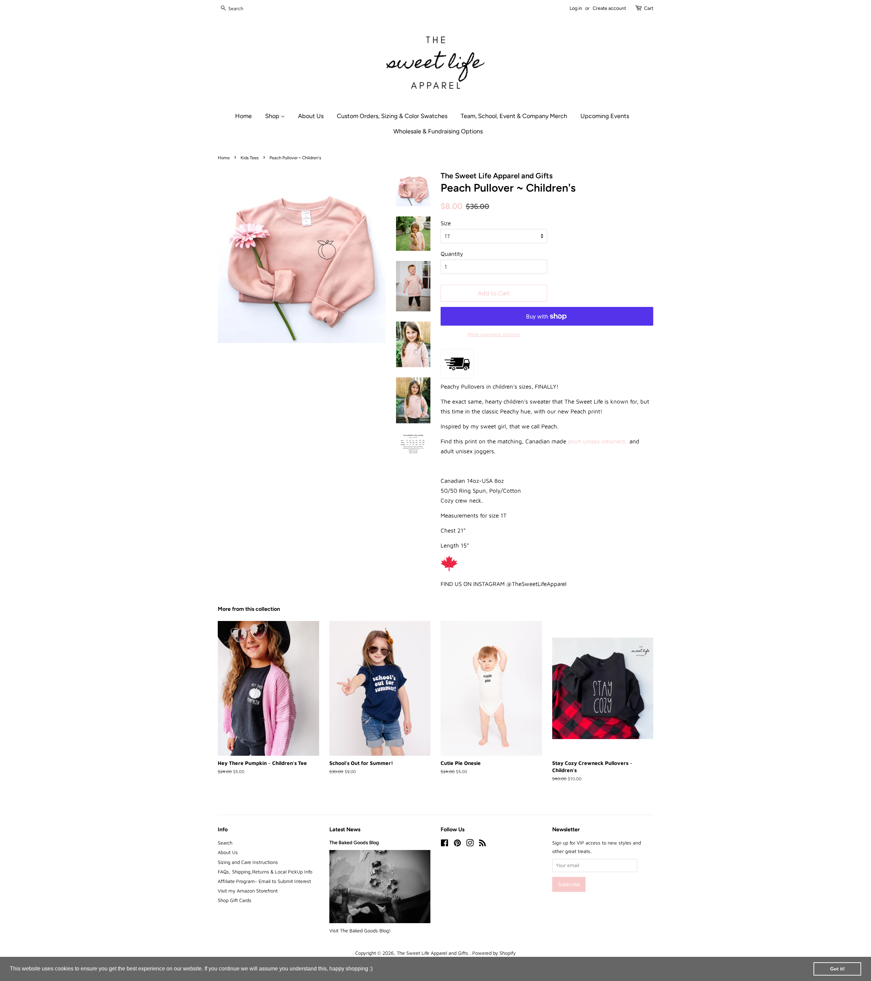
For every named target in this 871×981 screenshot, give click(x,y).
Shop (273, 115)
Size (446, 223)
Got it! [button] (837, 968)
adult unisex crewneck (597, 441)
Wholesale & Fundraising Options (438, 131)
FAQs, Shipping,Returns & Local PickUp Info (265, 871)
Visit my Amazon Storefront (248, 891)
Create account (609, 8)
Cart (648, 8)
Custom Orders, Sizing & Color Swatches (392, 115)
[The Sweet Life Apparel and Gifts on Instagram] (470, 844)
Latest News (344, 829)
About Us (311, 115)
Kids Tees (250, 157)
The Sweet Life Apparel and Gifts (433, 953)
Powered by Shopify (494, 953)
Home (243, 115)
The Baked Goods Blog (354, 842)
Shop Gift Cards (234, 900)
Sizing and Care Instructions (248, 862)
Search (225, 843)
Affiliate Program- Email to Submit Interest (264, 881)
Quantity (452, 253)
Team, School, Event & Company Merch (514, 115)
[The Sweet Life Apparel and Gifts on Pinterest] (457, 844)
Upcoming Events (604, 115)
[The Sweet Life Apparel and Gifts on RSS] (482, 844)
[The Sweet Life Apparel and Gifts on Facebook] (444, 844)
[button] (375, 969)
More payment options (493, 334)
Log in (576, 8)
